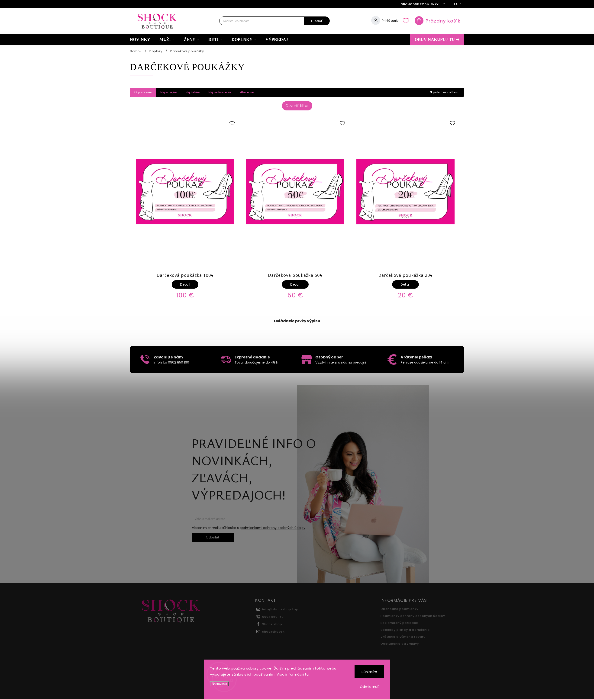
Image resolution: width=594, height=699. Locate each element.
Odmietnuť (369, 686)
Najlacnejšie (168, 92)
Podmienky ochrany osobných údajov (413, 616)
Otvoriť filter (297, 105)
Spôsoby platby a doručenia (405, 630)
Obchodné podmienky (419, 4)
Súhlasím (369, 671)
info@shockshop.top (280, 609)
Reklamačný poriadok (399, 623)
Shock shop (272, 624)
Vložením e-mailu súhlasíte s (248, 527)
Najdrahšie (192, 92)
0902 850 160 (273, 617)
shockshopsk (273, 632)
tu (307, 674)
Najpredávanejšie (219, 92)
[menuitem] (142, 39)
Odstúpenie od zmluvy (400, 644)
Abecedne (247, 92)
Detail (185, 284)
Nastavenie (219, 684)
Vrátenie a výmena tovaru (403, 637)
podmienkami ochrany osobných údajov (272, 527)
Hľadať (317, 21)
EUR (457, 4)
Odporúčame (143, 92)
